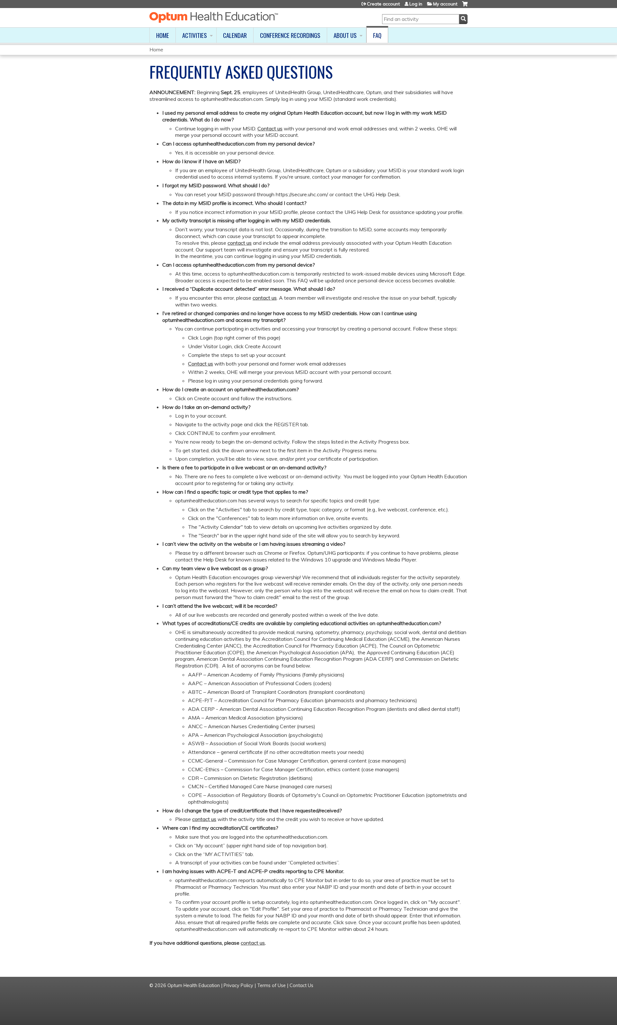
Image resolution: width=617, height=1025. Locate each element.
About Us (345, 35)
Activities (194, 35)
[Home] (213, 17)
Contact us (269, 128)
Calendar (235, 35)
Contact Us (301, 985)
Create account (383, 4)
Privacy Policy (238, 985)
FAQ (377, 35)
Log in (415, 4)
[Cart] (465, 6)
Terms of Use (271, 985)
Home (162, 35)
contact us (240, 243)
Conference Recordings (290, 35)
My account (445, 4)
